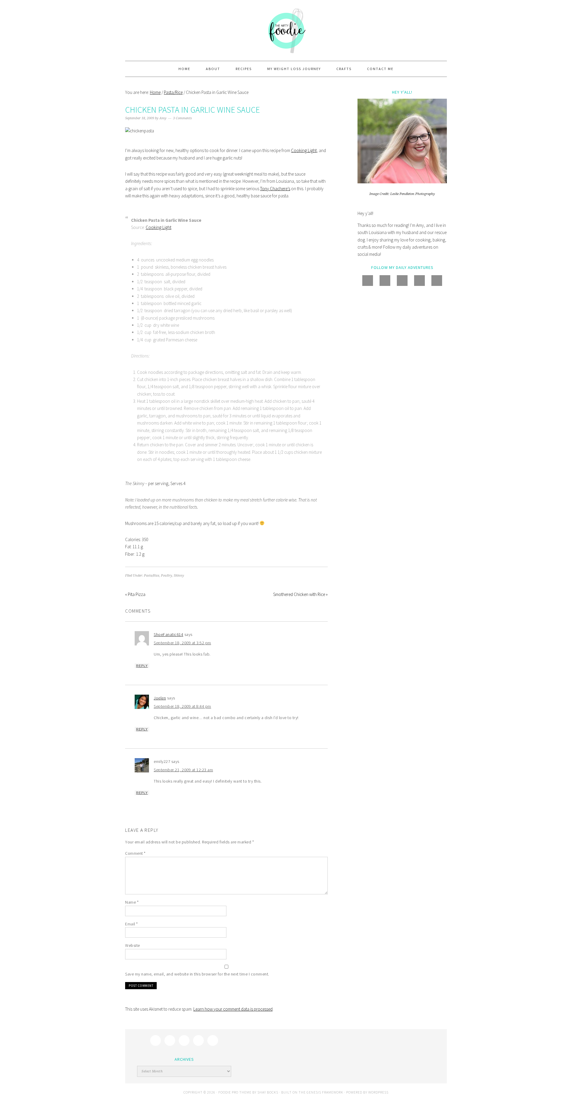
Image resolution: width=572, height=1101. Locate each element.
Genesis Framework (325, 1092)
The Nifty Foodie (286, 30)
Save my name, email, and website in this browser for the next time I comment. (197, 974)
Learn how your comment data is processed (233, 1009)
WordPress (378, 1092)
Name (132, 902)
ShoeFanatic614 (168, 634)
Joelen (160, 698)
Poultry (166, 575)
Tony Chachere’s (275, 188)
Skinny (179, 575)
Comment (135, 853)
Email (131, 924)
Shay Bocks (267, 1092)
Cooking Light (304, 150)
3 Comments (182, 118)
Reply (142, 666)
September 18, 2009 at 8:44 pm (182, 706)
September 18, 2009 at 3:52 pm (182, 642)
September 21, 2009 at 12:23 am (183, 769)
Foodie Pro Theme (234, 1092)
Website (132, 945)
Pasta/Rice (151, 575)
